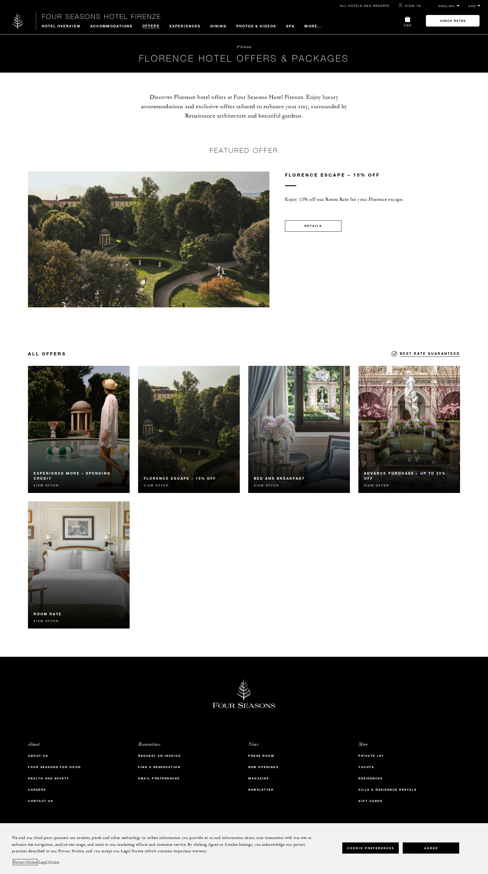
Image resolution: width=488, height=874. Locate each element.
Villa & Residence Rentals (387, 790)
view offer (46, 485)
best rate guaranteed (430, 353)
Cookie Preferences (370, 848)
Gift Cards (370, 801)
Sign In (413, 5)
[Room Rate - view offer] (79, 565)
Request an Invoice (159, 756)
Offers (151, 25)
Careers (37, 790)
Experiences (185, 26)
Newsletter (261, 790)
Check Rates (453, 21)
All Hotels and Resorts (364, 5)
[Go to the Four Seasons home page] (17, 21)
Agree (431, 848)
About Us (38, 756)
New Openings (263, 767)
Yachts (366, 767)
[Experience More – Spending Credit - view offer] (79, 429)
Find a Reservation (159, 767)
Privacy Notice (25, 862)
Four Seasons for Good (54, 767)
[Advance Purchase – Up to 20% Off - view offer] (409, 429)
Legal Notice (48, 862)
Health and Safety (48, 778)
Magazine (258, 778)
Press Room (261, 756)
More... (313, 26)
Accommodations (111, 26)
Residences (370, 778)
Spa (290, 26)
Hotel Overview (61, 26)
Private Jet (371, 756)
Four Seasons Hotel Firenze (101, 16)
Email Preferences (159, 778)
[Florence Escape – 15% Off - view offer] (189, 429)
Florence (244, 46)
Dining (218, 26)
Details (313, 226)
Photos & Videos (256, 26)
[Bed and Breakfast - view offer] (299, 429)
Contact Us (40, 801)
